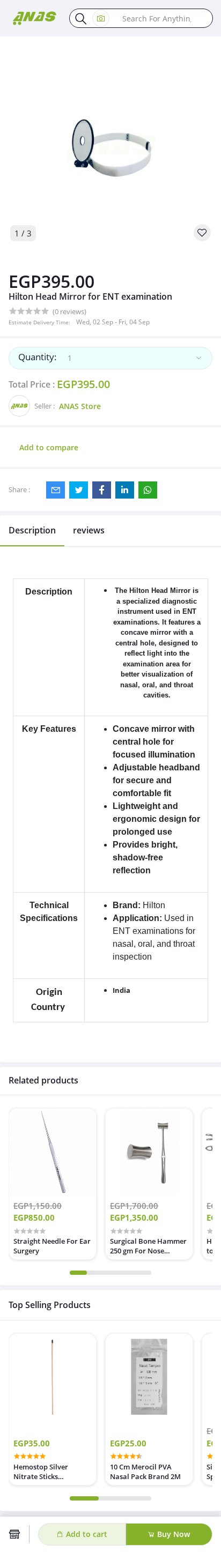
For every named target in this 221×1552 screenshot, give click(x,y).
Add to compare (48, 447)
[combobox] (110, 358)
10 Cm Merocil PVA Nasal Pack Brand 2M (145, 1471)
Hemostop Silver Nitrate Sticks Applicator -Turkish (45, 1471)
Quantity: (37, 357)
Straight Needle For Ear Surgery (52, 1246)
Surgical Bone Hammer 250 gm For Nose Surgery (148, 1246)
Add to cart (85, 1534)
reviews (89, 530)
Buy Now (172, 1534)
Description (32, 530)
